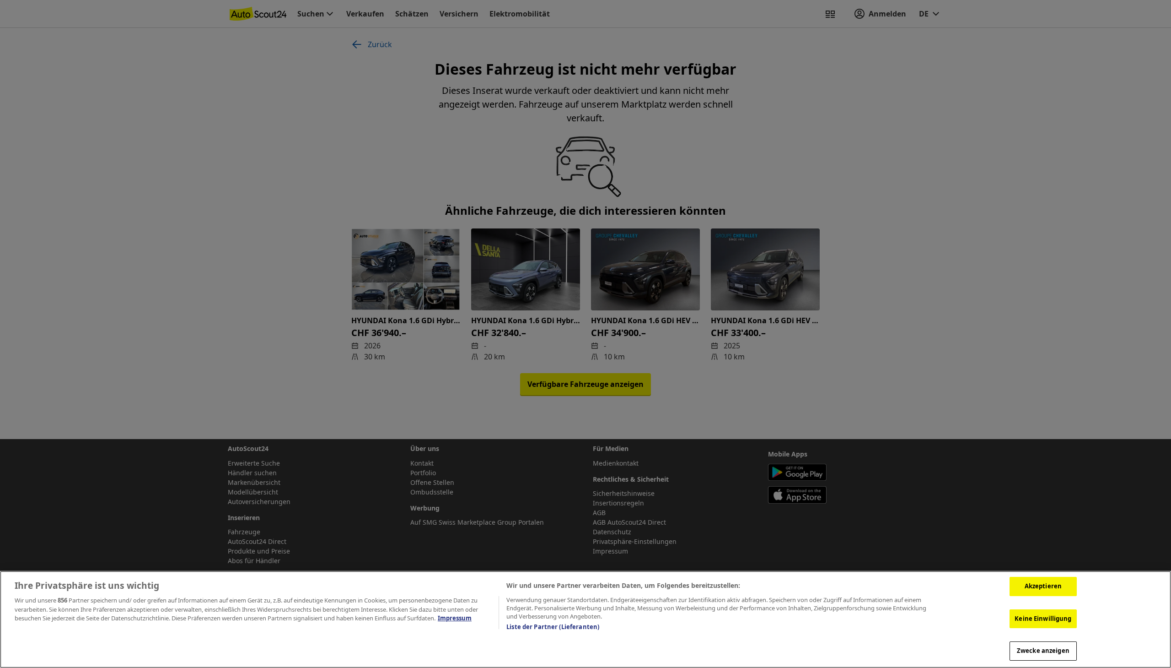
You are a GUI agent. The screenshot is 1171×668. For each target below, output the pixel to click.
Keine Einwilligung (1043, 618)
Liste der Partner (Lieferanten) (552, 627)
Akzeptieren (1043, 586)
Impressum (455, 618)
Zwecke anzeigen (1043, 650)
